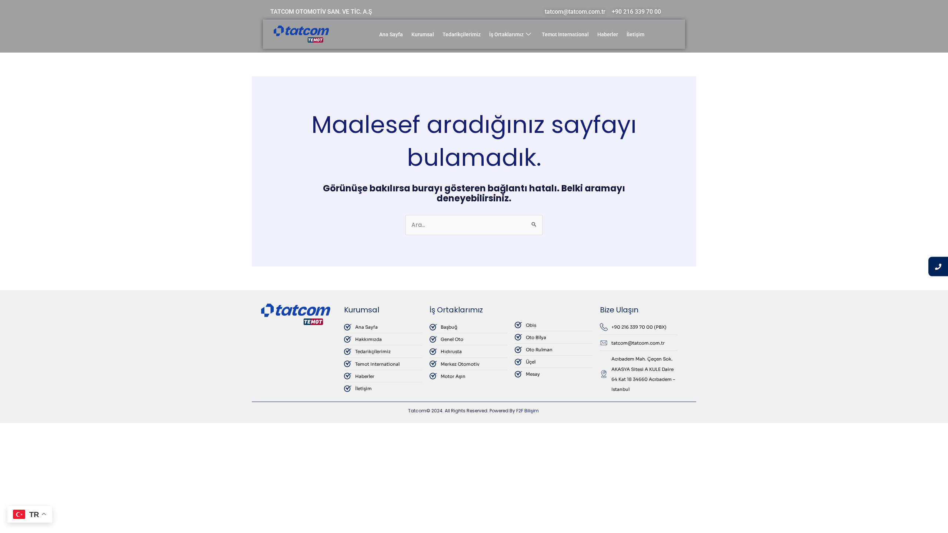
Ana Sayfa (391, 34)
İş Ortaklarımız (506, 34)
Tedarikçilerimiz (462, 34)
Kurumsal (422, 34)
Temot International (565, 34)
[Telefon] (938, 266)
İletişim (635, 34)
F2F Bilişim (527, 411)
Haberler (607, 34)
